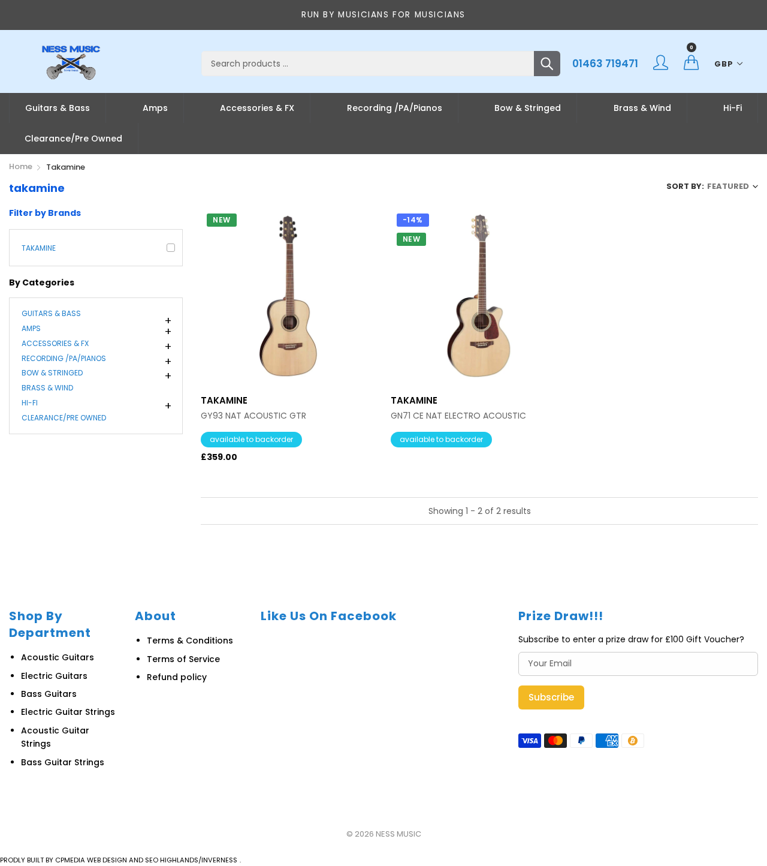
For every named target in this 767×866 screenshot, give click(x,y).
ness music (398, 834)
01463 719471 (605, 63)
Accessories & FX (257, 108)
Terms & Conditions (190, 641)
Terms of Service (183, 659)
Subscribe (551, 697)
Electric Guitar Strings (68, 712)
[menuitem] (57, 108)
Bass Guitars (49, 694)
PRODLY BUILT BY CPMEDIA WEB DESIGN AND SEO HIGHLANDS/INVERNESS (118, 860)
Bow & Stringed (527, 108)
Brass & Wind (642, 108)
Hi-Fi (732, 108)
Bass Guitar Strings (62, 762)
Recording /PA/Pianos (394, 108)
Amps (155, 108)
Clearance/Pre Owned (73, 139)
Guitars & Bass (57, 108)
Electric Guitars (54, 676)
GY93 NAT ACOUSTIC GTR (253, 416)
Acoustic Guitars (57, 657)
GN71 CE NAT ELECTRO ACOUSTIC (458, 416)
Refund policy (177, 677)
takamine (39, 248)
